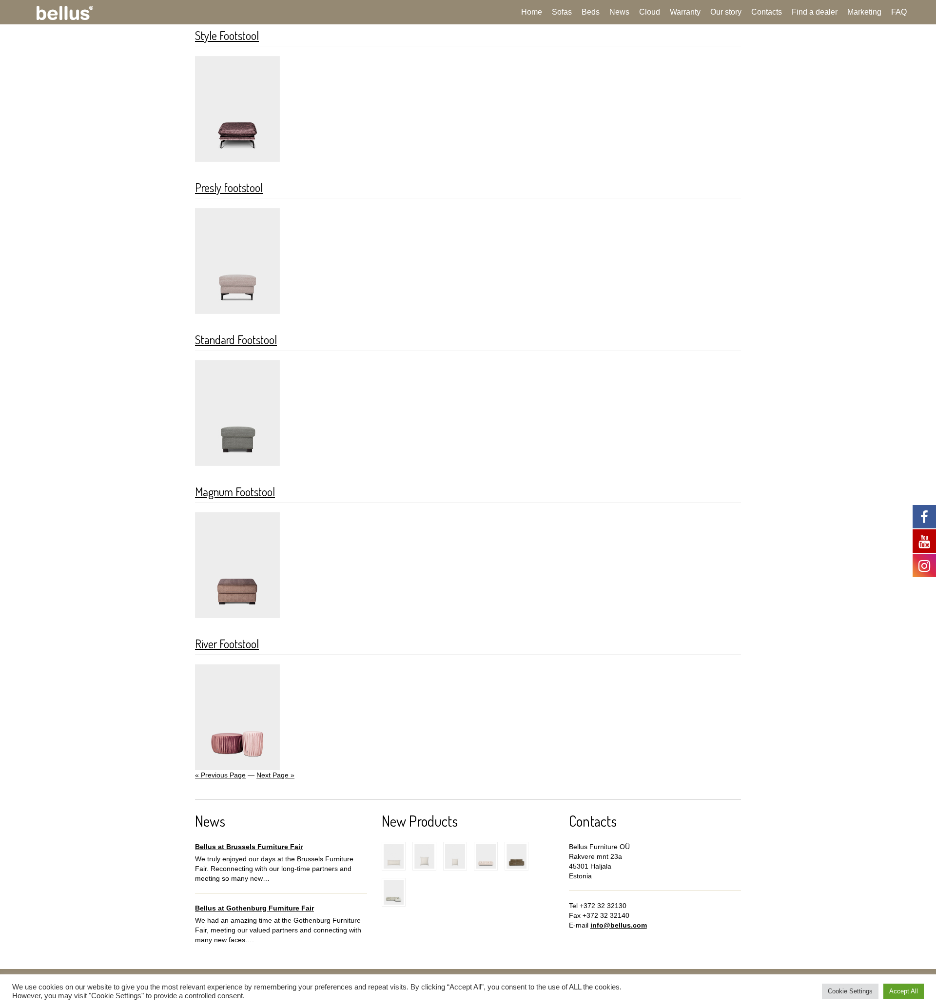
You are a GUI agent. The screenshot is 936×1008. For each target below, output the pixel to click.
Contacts (766, 12)
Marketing (864, 12)
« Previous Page (220, 775)
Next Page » (275, 775)
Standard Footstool (236, 339)
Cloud (649, 12)
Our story (725, 12)
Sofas (562, 12)
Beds (591, 12)
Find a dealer (815, 12)
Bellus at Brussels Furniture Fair (249, 847)
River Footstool (227, 643)
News (619, 12)
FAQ (899, 12)
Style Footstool (227, 35)
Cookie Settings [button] (850, 991)
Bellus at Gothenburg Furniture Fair (254, 908)
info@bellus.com (618, 925)
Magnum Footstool (235, 491)
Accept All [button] (903, 991)
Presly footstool (229, 187)
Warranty (685, 12)
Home (531, 12)
